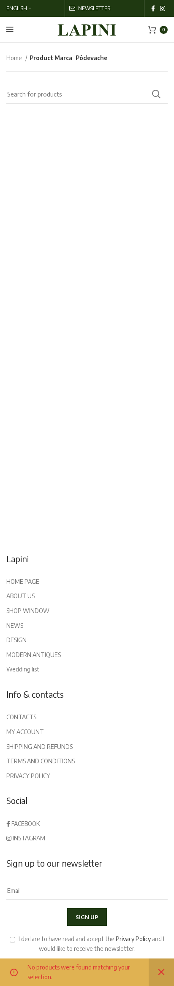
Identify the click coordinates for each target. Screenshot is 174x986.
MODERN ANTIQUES (33, 654)
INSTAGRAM (28, 838)
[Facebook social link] (153, 8)
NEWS (14, 625)
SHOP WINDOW (27, 610)
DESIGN (16, 640)
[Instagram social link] (163, 8)
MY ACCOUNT (25, 731)
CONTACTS (21, 717)
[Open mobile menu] (10, 29)
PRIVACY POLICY (28, 775)
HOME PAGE (22, 581)
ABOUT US (20, 595)
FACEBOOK (25, 823)
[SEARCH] (156, 94)
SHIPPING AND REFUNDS (39, 746)
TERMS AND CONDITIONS (40, 761)
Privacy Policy (133, 938)
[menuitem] (18, 8)
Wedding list (22, 669)
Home (14, 57)
